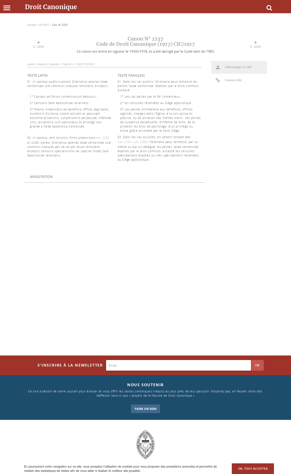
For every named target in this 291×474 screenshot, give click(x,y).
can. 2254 (102, 138)
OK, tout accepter (253, 469)
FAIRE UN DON (145, 409)
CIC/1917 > (45, 24)
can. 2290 (140, 142)
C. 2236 (38, 46)
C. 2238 (255, 46)
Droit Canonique (51, 7)
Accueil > (33, 24)
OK (257, 365)
